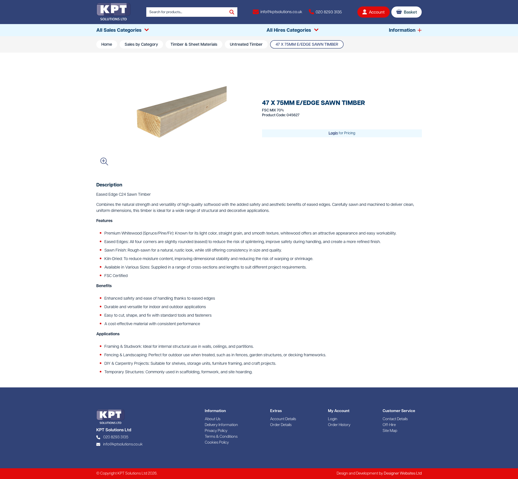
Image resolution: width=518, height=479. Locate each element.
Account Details (283, 419)
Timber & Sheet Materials (194, 45)
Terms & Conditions (221, 437)
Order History (339, 425)
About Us (212, 419)
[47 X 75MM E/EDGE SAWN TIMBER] (176, 116)
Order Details (281, 425)
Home (106, 45)
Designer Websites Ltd (403, 474)
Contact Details (395, 419)
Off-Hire (389, 425)
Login (333, 133)
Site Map (390, 431)
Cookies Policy (217, 443)
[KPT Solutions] (113, 12)
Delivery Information (221, 425)
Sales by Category (141, 45)
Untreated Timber (246, 45)
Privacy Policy (216, 431)
